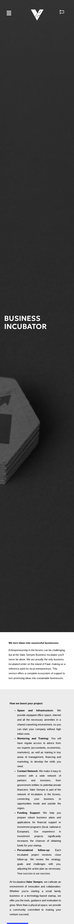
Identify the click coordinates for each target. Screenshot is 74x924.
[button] (8, 13)
